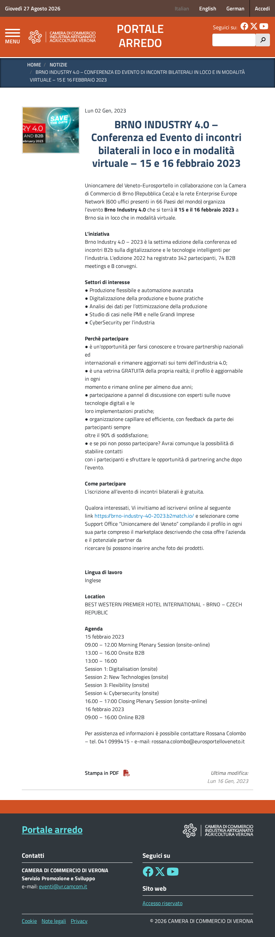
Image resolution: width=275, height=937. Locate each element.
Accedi (262, 8)
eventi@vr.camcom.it (63, 886)
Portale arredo (140, 35)
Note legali (54, 921)
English (207, 8)
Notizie (58, 64)
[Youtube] (263, 27)
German (235, 8)
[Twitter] (254, 27)
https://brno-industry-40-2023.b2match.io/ (144, 516)
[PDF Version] (126, 773)
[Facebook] (244, 27)
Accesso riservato (162, 903)
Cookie (29, 921)
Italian (182, 8)
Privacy (79, 921)
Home (34, 64)
